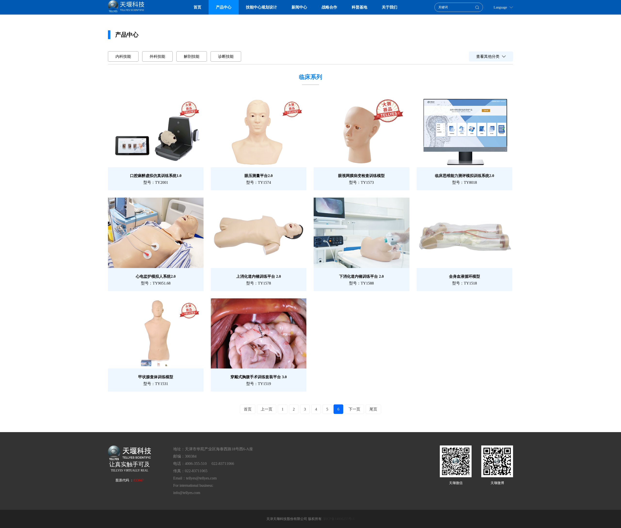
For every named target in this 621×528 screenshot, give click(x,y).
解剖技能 (191, 56)
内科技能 (123, 56)
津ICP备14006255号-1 (339, 519)
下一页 (354, 409)
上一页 (266, 409)
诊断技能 (226, 56)
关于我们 (389, 7)
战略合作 (329, 7)
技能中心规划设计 (261, 7)
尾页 (373, 409)
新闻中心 (299, 7)
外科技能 (157, 56)
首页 (197, 7)
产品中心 (223, 7)
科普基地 (359, 7)
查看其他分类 (487, 56)
